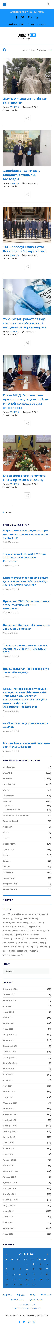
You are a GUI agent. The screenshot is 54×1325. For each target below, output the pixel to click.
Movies (6, 832)
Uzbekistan (8, 872)
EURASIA (7, 801)
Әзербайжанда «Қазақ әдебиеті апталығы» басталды (21, 175)
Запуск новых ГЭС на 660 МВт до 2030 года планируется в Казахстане (24, 558)
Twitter (22, 24)
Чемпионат (39, 943)
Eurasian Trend (10, 821)
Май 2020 (8, 1154)
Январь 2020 (9, 1177)
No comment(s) (10, 110)
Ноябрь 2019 (9, 1188)
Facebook (12, 24)
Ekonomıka (8, 796)
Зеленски (23, 922)
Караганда (10, 926)
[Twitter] (22, 17)
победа (45, 947)
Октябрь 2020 (10, 1126)
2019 (6, 914)
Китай (22, 926)
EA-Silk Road (9, 784)
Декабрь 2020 (10, 1114)
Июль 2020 (8, 1143)
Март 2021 (8, 1097)
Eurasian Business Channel (16, 815)
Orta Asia (9, 805)
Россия (8, 938)
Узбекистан (10, 943)
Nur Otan (31, 914)
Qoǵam (6, 855)
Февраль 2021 (10, 1103)
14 (20, 1274)
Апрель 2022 (9, 1023)
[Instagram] (37, 17)
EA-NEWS (7, 778)
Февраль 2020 (10, 1171)
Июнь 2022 (8, 1012)
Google (31, 24)
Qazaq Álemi (9, 844)
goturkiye (18, 914)
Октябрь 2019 (9, 1194)
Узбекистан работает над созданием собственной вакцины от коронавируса (25, 323)
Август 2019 (9, 1205)
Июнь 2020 (8, 1148)
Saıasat (6, 861)
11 (47, 1269)
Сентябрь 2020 (10, 1131)
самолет (22, 951)
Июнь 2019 (8, 1217)
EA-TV (6, 790)
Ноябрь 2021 (9, 1052)
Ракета (34, 934)
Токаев (19, 938)
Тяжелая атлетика (36, 938)
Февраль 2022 (10, 1034)
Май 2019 (7, 1222)
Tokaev (43, 914)
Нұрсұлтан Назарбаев (15, 930)
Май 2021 (7, 1086)
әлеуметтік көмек (13, 955)
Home (25, 50)
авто (21, 947)
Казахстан (37, 922)
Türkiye (6, 867)
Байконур (9, 922)
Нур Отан (35, 926)
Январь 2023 (9, 1000)
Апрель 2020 (9, 1160)
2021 (33, 50)
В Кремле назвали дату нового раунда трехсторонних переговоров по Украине (25, 534)
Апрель (42, 50)
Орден (45, 930)
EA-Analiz (7, 773)
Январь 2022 (9, 1040)
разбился (9, 951)
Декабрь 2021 (10, 1046)
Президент (21, 934)
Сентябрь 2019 (10, 1200)
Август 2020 (9, 1137)
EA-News (14, 107)
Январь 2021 (9, 1108)
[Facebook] (16, 17)
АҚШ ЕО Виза (31, 918)
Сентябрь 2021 (10, 1063)
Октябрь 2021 (9, 1057)
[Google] (30, 17)
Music (6, 838)
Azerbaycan (9, 767)
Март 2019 (8, 1234)
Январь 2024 (9, 995)
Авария (8, 918)
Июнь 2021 (8, 1080)
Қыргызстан (9, 878)
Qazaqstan (8, 849)
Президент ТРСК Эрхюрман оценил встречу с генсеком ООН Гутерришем (26, 605)
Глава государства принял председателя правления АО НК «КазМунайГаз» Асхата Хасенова (26, 581)
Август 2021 (9, 1069)
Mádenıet (7, 827)
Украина (24, 943)
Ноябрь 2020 (9, 1120)
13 (13, 1274)
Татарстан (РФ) (10, 884)
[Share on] (27, 117)
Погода (8, 934)
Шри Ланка (10, 947)
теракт (34, 951)
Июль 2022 (8, 1006)
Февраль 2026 (10, 989)
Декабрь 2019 (10, 1182)
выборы (32, 947)
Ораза (34, 930)
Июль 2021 (8, 1074)
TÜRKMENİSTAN (12, 810)
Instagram (41, 24)
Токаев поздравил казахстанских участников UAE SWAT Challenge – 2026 (25, 649)
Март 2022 (8, 1029)
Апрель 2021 (9, 1091)
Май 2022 (8, 1017)
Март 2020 (8, 1165)
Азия (18, 918)
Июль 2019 (8, 1211)
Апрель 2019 (9, 1228)
